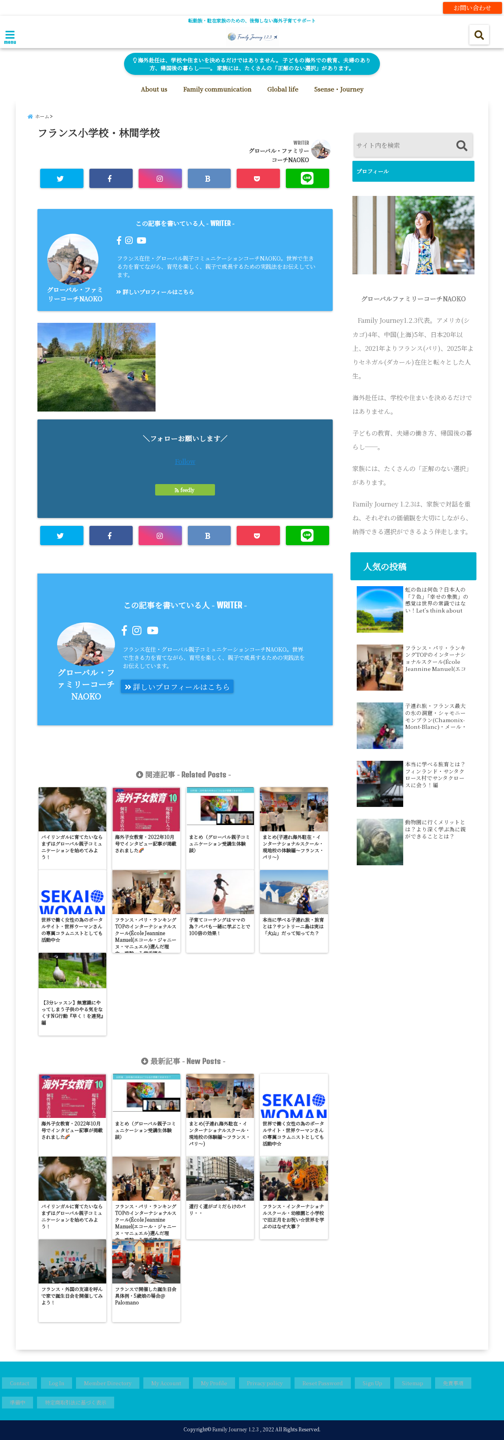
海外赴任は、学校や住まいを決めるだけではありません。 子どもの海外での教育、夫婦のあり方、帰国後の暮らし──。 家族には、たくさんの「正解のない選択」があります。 (254, 64)
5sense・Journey (338, 89)
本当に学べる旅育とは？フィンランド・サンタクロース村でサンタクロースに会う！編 (435, 774)
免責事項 (453, 1383)
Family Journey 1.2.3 (235, 1429)
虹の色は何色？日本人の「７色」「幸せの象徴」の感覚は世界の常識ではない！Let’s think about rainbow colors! (437, 600)
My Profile (214, 1383)
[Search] (462, 146)
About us (154, 89)
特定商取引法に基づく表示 (75, 1402)
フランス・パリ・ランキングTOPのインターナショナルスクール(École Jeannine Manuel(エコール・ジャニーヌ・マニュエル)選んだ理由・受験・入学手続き (435, 658)
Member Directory (108, 1383)
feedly (187, 489)
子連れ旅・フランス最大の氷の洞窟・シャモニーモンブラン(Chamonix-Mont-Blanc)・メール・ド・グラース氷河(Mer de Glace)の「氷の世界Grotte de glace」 (436, 716)
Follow (185, 461)
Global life (282, 89)
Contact (19, 1383)
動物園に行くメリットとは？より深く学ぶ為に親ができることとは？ (435, 829)
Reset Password (322, 1383)
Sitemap (412, 1383)
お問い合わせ (472, 7)
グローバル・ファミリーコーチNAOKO (75, 294)
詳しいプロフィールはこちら (157, 291)
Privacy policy (265, 1383)
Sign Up (372, 1383)
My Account (166, 1383)
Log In (56, 1383)
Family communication (217, 89)
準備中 (17, 1402)
